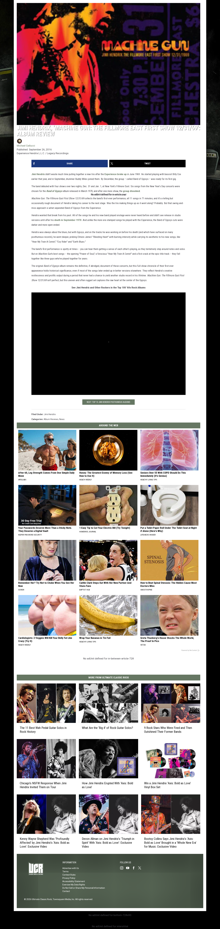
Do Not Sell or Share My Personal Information (83, 888)
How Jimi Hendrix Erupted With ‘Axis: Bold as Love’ (107, 785)
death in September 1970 (67, 220)
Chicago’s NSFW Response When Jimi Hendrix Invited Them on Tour (43, 785)
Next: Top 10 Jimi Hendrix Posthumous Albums (108, 402)
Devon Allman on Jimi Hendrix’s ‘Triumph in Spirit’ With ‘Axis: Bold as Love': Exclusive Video (108, 842)
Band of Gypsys (54, 191)
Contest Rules (69, 875)
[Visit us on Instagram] (123, 868)
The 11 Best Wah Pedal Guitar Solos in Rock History (43, 729)
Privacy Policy (68, 878)
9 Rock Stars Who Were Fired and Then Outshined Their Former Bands (168, 729)
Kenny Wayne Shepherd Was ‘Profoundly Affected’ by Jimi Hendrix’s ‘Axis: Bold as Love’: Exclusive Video (44, 842)
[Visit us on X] (141, 868)
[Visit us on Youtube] (129, 868)
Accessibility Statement (73, 881)
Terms (65, 871)
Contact (66, 891)
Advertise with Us (70, 868)
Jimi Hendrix (38, 174)
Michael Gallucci (26, 145)
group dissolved (131, 191)
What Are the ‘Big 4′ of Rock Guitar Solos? (107, 728)
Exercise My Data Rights (73, 884)
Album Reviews (51, 419)
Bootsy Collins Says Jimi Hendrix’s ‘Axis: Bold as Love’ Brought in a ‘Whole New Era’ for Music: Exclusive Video (170, 842)
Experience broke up (115, 174)
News (62, 419)
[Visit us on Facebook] (135, 868)
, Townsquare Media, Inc (63, 899)
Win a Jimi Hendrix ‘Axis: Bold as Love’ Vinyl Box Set (167, 785)
